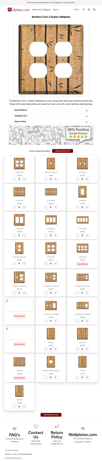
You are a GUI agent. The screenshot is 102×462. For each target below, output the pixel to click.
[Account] (89, 9)
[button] (19, 163)
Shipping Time (21, 116)
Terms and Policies (11, 450)
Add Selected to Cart (62, 151)
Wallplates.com (16, 458)
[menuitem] (55, 9)
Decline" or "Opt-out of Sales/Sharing (18, 454)
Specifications (21, 110)
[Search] (83, 9)
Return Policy (20, 121)
